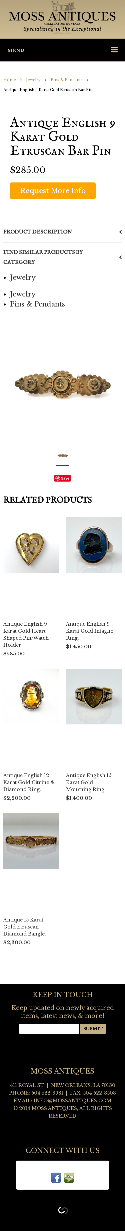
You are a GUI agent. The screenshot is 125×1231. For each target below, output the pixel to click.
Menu (15, 50)
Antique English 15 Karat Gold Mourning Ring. (88, 782)
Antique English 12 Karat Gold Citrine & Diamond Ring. (29, 782)
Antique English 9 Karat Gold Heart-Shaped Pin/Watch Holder (26, 634)
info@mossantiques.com (72, 1101)
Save (65, 478)
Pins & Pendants (67, 79)
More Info (53, 191)
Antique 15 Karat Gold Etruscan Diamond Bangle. (24, 927)
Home (9, 79)
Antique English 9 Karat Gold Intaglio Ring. (90, 631)
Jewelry (33, 79)
